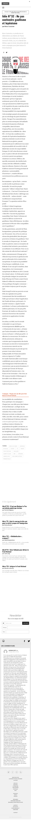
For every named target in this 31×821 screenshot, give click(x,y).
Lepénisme (20, 453)
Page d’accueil (15, 777)
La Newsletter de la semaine (15, 778)
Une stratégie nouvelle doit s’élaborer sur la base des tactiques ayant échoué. (15, 571)
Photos (15, 796)
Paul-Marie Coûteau (17, 456)
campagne (22, 446)
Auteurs (16, 780)
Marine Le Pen (6, 456)
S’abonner (15, 809)
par (8, 510)
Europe (12, 448)
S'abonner (25, 623)
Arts (15, 790)
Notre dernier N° (15, 808)
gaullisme (16, 451)
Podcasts (15, 793)
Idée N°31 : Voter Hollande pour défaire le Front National (15, 551)
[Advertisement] (15, 483)
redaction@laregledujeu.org (11, 421)
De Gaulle (5, 448)
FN (17, 448)
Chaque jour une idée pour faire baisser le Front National (15, 12)
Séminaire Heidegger (15, 800)
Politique (15, 789)
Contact (15, 812)
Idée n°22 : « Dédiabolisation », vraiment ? (12, 537)
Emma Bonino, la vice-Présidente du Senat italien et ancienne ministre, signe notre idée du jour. (15, 529)
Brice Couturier (9, 26)
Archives (15, 784)
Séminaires (15, 799)
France (22, 448)
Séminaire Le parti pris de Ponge (15, 802)
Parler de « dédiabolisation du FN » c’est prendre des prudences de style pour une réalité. (15, 543)
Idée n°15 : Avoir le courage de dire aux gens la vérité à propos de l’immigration (15, 522)
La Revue (15, 805)
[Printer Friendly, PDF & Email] (3, 641)
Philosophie (15, 787)
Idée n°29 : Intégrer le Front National (14, 566)
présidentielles (7, 458)
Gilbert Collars (7, 453)
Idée (14, 453)
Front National (7, 451)
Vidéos (15, 794)
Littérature (15, 786)
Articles (15, 783)
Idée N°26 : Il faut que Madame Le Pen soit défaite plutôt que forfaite (14, 507)
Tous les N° (15, 806)
